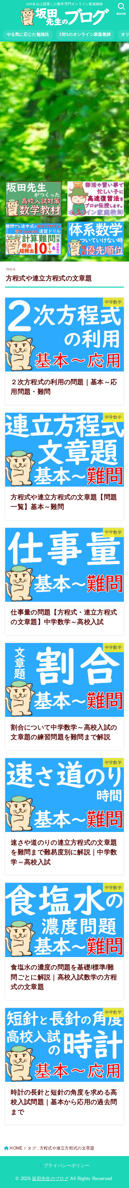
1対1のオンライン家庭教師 (85, 34)
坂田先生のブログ (50, 1178)
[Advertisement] (64, 111)
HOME (16, 1148)
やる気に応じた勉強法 (28, 34)
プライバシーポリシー (66, 1165)
